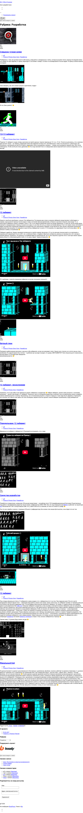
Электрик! (14, 771)
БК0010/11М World (25, 616)
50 (23, 726)
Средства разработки (10, 495)
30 (16, 726)
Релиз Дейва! (7, 763)
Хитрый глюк (6, 343)
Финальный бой (7, 663)
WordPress (12, 806)
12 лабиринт (5, 212)
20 (15, 726)
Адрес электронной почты (10, 791)
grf (4, 55)
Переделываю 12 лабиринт (12, 423)
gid (1, 506)
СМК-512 (19, 606)
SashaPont (10, 616)
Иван (4, 777)
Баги (14, 57)
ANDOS (65, 505)
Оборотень (14, 774)
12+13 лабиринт (7, 134)
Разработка (23, 57)
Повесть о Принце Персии (11, 733)
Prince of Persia (7, 57)
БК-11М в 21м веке (6, 2)
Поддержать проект (9, 15)
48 (20, 726)
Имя (3, 785)
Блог (17, 57)
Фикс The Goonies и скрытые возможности (16, 762)
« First (10, 726)
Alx (22, 806)
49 (22, 726)
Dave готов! (6, 765)
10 (14, 726)
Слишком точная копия (11, 52)
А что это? (6, 732)
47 (19, 726)
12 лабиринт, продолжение (12, 385)
